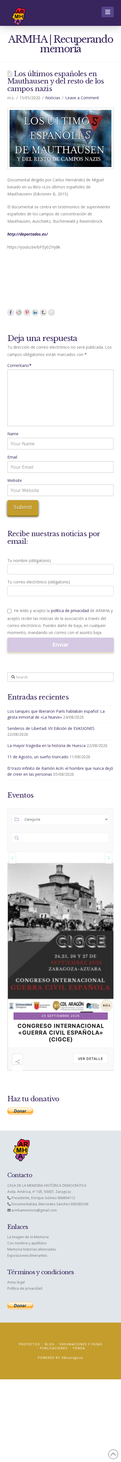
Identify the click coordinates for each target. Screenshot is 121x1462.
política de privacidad (70, 610)
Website (14, 480)
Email (12, 457)
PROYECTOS (29, 1344)
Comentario (19, 365)
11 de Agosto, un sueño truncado (37, 756)
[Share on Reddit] (18, 312)
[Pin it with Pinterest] (27, 312)
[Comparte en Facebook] (10, 312)
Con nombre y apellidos (26, 1243)
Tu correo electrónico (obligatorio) (38, 582)
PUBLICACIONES (53, 1348)
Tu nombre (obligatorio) (29, 560)
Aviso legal (16, 1282)
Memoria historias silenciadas (31, 1249)
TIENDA (78, 1348)
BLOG (50, 1344)
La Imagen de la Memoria (28, 1237)
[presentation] (12, 857)
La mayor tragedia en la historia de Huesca (46, 745)
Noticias (52, 97)
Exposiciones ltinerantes (27, 1255)
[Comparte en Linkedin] (35, 312)
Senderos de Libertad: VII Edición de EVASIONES (51, 728)
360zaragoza (72, 1357)
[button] (108, 12)
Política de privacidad (24, 1288)
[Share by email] (51, 312)
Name (13, 433)
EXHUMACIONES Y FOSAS (81, 1344)
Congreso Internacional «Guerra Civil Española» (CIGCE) (60, 1033)
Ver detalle (90, 1059)
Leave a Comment (82, 97)
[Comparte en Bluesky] (43, 312)
